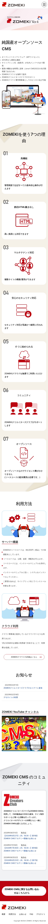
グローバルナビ (44, 4)
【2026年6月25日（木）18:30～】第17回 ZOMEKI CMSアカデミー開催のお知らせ (21, 861)
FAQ (31, 914)
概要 (3, 914)
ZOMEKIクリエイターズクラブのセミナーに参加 (23, 688)
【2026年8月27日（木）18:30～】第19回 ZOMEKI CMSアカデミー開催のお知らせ (21, 837)
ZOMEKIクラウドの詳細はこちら (24, 657)
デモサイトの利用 (11, 697)
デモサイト (40, 914)
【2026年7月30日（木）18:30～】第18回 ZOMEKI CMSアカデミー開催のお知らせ (21, 849)
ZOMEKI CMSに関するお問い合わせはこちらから (22, 891)
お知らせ (22, 914)
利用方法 (12, 914)
